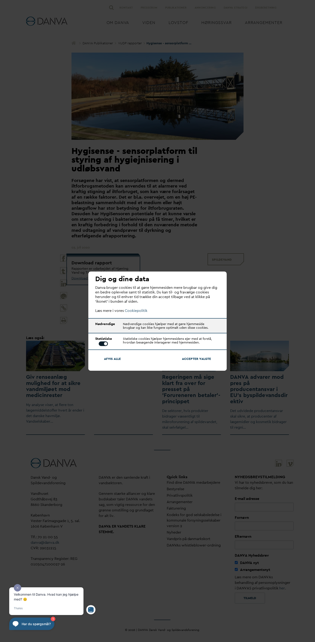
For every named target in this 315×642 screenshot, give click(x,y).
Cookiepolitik (136, 310)
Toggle (103, 343)
